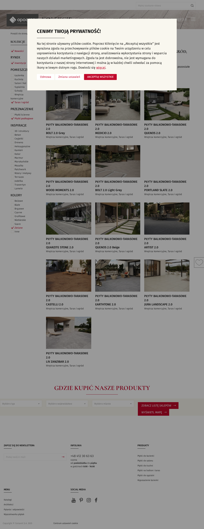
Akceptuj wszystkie (100, 77)
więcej (100, 67)
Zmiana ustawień (69, 77)
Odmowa (45, 77)
